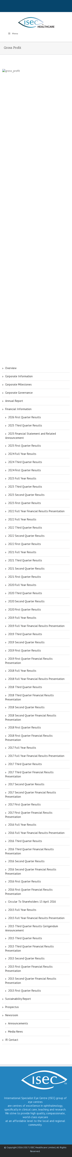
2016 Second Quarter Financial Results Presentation (30, 871)
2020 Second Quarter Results (26, 601)
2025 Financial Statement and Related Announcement (30, 436)
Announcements (18, 1023)
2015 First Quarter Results (24, 990)
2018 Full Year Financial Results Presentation (36, 679)
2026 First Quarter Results (24, 417)
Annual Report (14, 401)
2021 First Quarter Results (24, 576)
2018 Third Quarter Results (25, 687)
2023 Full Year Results (22, 478)
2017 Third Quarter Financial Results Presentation (29, 774)
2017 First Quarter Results (24, 804)
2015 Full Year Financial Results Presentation (36, 918)
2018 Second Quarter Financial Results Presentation (30, 717)
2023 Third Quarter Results (25, 486)
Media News (15, 1031)
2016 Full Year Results (22, 824)
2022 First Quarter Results (24, 544)
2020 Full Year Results (22, 585)
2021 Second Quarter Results (26, 568)
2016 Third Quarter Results (25, 841)
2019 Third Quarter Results (25, 634)
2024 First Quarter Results (24, 470)
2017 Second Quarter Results (26, 784)
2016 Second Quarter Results (26, 861)
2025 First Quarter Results (24, 445)
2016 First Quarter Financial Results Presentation (29, 892)
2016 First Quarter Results (24, 881)
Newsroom (11, 1015)
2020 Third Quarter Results (25, 593)
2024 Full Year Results (22, 454)
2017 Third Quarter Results (25, 764)
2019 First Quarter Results (24, 650)
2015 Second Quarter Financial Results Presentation (30, 981)
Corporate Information (19, 376)
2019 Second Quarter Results (26, 642)
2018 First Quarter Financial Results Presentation (29, 738)
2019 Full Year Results (22, 617)
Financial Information (18, 409)
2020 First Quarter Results (24, 609)
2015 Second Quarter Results (26, 958)
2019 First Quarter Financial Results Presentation (29, 661)
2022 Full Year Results (22, 519)
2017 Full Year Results (22, 747)
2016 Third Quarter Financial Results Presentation (29, 851)
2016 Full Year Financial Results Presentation (36, 833)
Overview (11, 368)
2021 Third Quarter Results (25, 560)
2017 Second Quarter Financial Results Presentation (30, 794)
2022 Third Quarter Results (25, 527)
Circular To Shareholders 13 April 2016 (32, 901)
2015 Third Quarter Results (25, 938)
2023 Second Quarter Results (26, 495)
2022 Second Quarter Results (26, 536)
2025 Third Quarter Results (25, 425)
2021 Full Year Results (22, 552)
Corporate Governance (19, 392)
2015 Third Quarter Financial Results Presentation (29, 948)
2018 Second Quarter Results (26, 707)
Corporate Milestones (18, 384)
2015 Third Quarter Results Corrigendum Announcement (31, 928)
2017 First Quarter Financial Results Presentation (28, 815)
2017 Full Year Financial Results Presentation (36, 756)
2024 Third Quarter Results (25, 462)
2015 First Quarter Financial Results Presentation (29, 969)
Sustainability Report (18, 999)
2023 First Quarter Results (24, 503)
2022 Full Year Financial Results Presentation (36, 511)
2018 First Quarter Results (24, 727)
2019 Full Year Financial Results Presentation (36, 626)
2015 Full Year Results (22, 910)
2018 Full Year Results (22, 670)
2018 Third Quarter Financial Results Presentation (29, 697)
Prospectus (12, 1007)
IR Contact (11, 1040)
